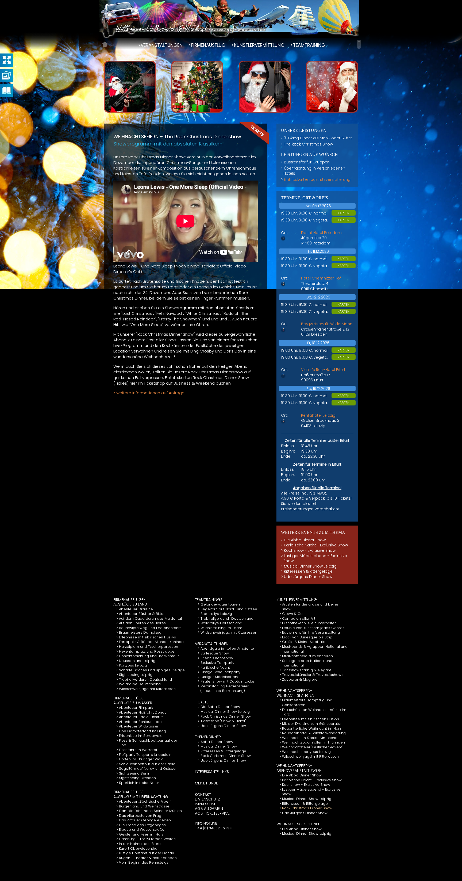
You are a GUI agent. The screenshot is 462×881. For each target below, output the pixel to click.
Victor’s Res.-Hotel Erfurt (323, 369)
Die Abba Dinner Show (305, 540)
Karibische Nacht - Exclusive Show (316, 545)
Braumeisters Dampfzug (140, 632)
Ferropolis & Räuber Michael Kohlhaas (152, 641)
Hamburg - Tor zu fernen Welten (147, 838)
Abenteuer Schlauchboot (141, 721)
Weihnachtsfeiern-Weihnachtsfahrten (295, 693)
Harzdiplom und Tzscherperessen (148, 646)
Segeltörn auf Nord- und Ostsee (147, 768)
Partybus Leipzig (133, 665)
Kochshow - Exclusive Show (310, 550)
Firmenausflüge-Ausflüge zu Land (130, 602)
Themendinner (208, 737)
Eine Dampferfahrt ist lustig (142, 731)
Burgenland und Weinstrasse (144, 806)
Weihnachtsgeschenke (298, 824)
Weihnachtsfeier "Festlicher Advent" (312, 747)
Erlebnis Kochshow (217, 658)
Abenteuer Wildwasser (139, 726)
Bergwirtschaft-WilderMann (326, 324)
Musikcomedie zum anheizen (307, 655)
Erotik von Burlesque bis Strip (307, 637)
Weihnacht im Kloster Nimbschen (311, 737)
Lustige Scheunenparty (220, 672)
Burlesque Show (215, 653)
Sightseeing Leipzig (135, 674)
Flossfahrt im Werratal (138, 749)
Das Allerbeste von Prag (140, 815)
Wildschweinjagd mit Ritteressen (147, 688)
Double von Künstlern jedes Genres (313, 627)
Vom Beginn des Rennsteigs (143, 862)
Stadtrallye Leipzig (216, 613)
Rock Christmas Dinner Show (226, 716)
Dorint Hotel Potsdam (321, 232)
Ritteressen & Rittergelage (308, 571)
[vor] (359, 47)
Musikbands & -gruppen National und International (315, 649)
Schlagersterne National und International (307, 663)
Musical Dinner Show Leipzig (310, 566)
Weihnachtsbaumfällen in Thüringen (313, 742)
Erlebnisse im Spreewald (141, 735)
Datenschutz (207, 799)
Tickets (202, 702)
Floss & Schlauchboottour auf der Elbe (148, 743)
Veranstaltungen (211, 643)
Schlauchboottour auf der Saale (147, 764)
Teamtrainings (208, 599)
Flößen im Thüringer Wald (141, 759)
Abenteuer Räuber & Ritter (142, 613)
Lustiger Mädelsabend (220, 676)
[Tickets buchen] (254, 133)
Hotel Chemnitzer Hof (321, 278)
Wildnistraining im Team (221, 627)
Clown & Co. (292, 613)
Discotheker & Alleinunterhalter (309, 623)
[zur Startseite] (105, 44)
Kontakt (203, 794)
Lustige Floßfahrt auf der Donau (146, 853)
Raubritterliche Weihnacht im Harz (311, 728)
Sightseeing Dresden (137, 777)
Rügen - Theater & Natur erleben (148, 857)
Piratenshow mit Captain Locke (227, 681)
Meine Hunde (206, 783)
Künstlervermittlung (296, 599)
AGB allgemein (209, 808)
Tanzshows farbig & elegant (306, 670)
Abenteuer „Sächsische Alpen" (145, 801)
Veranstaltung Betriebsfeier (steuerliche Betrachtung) (224, 689)
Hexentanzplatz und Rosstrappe (147, 651)
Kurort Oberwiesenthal (138, 848)
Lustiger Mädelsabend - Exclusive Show (315, 558)
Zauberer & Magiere (300, 679)
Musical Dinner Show (219, 746)
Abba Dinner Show (217, 741)
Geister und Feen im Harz (141, 834)
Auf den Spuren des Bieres (142, 623)
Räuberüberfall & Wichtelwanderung (314, 733)
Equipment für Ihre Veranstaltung (311, 632)
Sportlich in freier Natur (139, 782)
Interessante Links (212, 771)
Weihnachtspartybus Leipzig (306, 751)
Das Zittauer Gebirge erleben (145, 820)
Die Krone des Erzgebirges (142, 825)
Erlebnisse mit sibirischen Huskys (147, 637)
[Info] (283, 238)
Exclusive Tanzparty (217, 662)
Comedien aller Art (298, 618)
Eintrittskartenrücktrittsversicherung (317, 179)
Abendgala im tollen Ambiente (227, 648)
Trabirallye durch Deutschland (145, 679)
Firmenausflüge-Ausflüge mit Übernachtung (140, 794)
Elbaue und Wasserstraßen (143, 829)
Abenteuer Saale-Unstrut (141, 716)
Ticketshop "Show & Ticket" (223, 720)
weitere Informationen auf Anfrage (150, 393)
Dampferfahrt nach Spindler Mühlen (150, 810)
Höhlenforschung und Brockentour (149, 655)
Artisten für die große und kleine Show (310, 607)
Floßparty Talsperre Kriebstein (145, 754)
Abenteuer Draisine (136, 609)
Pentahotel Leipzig (318, 415)
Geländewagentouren (220, 604)
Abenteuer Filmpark (136, 707)
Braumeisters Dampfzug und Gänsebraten (307, 702)
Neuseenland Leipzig (137, 660)
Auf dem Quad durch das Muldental (150, 618)
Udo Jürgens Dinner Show (308, 576)
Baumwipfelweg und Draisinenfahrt (150, 627)
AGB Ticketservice (212, 813)
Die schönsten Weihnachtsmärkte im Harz (314, 712)
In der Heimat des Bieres (141, 843)
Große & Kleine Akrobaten (305, 641)
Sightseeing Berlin (134, 773)
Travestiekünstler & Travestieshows (312, 674)
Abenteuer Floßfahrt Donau (143, 712)
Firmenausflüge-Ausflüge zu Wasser (132, 700)
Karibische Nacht (215, 667)
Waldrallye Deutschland (140, 684)
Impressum (205, 804)
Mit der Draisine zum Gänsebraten (312, 723)
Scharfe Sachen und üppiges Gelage (152, 670)
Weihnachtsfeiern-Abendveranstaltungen (299, 768)
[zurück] (359, 41)
